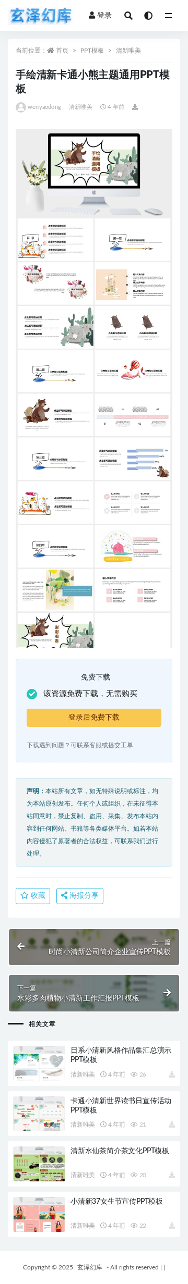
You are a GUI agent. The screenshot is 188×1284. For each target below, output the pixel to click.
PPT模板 (92, 50)
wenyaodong (44, 107)
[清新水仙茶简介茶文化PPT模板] (39, 1163)
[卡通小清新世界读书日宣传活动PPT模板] (39, 1113)
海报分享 (83, 895)
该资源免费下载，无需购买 (90, 694)
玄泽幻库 (89, 1267)
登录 (104, 15)
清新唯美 (128, 50)
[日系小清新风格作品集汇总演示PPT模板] (39, 1063)
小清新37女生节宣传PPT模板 (116, 1201)
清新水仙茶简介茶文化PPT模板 (119, 1151)
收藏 (37, 895)
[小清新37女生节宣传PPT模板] (39, 1214)
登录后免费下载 (94, 717)
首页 (62, 50)
